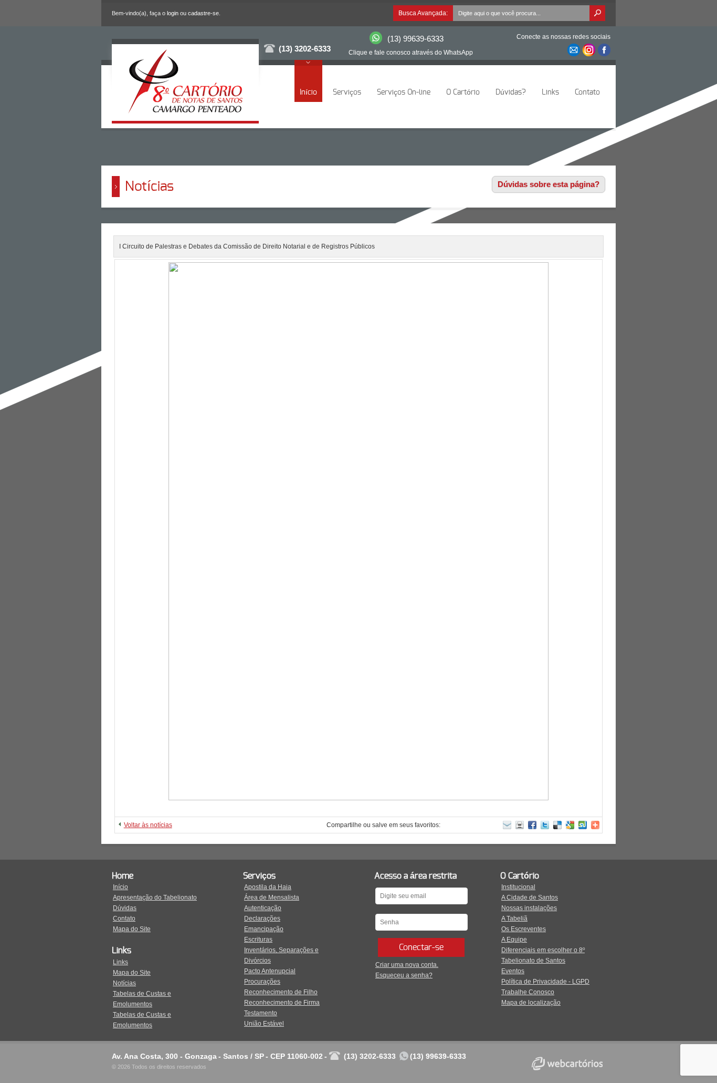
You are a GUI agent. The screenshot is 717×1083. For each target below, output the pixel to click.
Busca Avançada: (423, 13)
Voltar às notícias (148, 825)
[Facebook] (604, 50)
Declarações (262, 918)
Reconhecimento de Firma (282, 1002)
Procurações (262, 981)
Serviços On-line (403, 92)
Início (308, 92)
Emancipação (263, 929)
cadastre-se (203, 13)
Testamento (260, 1013)
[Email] (573, 50)
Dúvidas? (510, 92)
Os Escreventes (523, 929)
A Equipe (514, 939)
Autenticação (262, 908)
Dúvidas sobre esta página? (548, 184)
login (172, 13)
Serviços (347, 92)
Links (550, 92)
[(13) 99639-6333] (376, 42)
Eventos (512, 971)
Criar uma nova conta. (406, 964)
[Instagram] (589, 50)
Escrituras (258, 939)
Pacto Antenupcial (270, 971)
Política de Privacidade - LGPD (545, 981)
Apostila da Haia (267, 887)
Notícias (124, 983)
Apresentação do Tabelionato (155, 897)
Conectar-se (421, 947)
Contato (587, 92)
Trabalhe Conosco (527, 992)
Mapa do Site (132, 929)
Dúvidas (124, 908)
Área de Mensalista (271, 897)
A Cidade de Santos (529, 897)
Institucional (518, 887)
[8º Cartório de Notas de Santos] (185, 115)
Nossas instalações (529, 908)
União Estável (264, 1023)
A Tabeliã (514, 918)
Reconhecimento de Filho (281, 992)
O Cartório (463, 92)
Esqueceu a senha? (404, 975)
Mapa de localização (531, 1002)
